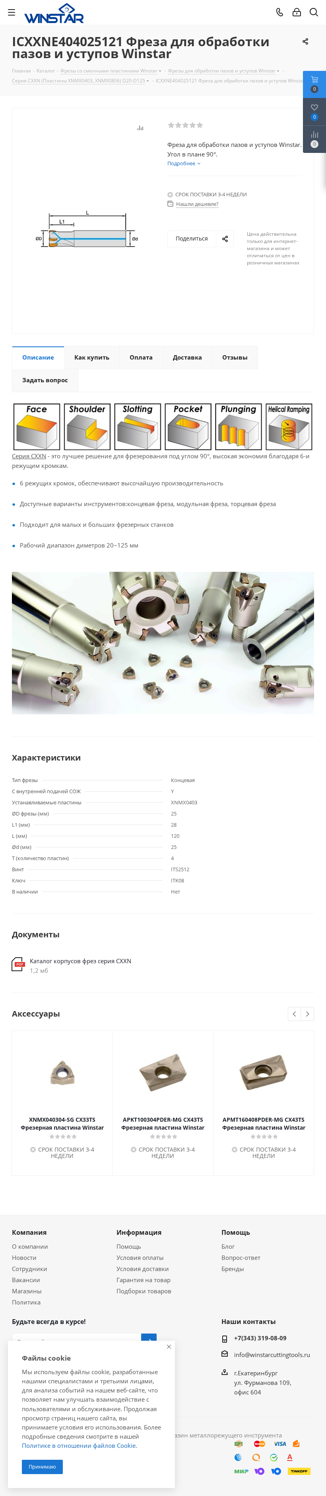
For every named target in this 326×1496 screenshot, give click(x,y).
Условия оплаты (140, 1257)
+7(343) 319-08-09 (260, 1338)
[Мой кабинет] (297, 12)
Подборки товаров (143, 1291)
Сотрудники (29, 1269)
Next (307, 1014)
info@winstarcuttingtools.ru (272, 1355)
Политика (26, 1302)
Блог (228, 1246)
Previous (294, 1014)
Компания (29, 1232)
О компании (30, 1246)
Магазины (27, 1291)
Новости (24, 1257)
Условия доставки (142, 1269)
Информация (138, 1232)
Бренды (232, 1269)
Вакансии (26, 1280)
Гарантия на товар (143, 1280)
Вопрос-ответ (240, 1257)
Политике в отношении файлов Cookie (79, 1445)
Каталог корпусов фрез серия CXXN (80, 961)
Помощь (128, 1246)
